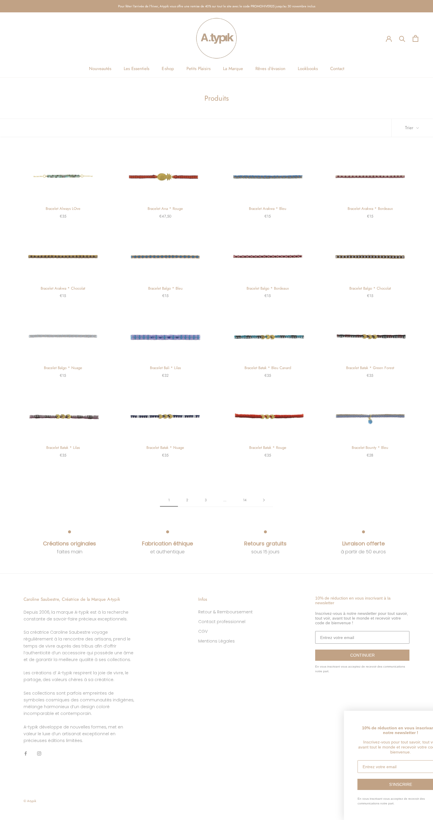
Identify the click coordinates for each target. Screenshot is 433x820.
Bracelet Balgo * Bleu (165, 288)
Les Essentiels (136, 68)
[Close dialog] (428, 716)
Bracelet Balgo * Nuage (63, 368)
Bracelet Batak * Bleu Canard (267, 368)
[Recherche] (402, 38)
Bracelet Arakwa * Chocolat (63, 288)
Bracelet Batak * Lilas (63, 447)
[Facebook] (26, 753)
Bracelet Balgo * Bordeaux (268, 288)
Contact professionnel (221, 622)
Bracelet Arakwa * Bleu (267, 208)
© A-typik (30, 801)
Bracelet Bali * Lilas (165, 368)
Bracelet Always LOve (63, 208)
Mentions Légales (216, 641)
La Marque (233, 68)
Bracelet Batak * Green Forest (370, 368)
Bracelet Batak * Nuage (165, 447)
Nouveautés (100, 68)
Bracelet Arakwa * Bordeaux (370, 208)
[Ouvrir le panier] (415, 38)
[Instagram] (39, 753)
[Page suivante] (264, 500)
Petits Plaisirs (198, 68)
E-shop (168, 68)
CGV (203, 631)
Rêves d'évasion (270, 68)
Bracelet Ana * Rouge (165, 208)
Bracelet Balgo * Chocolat (370, 288)
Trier (410, 128)
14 (245, 500)
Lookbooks (308, 68)
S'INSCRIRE (376, 784)
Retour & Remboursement (225, 612)
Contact (337, 68)
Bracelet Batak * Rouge (267, 447)
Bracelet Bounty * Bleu (370, 447)
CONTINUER (362, 655)
